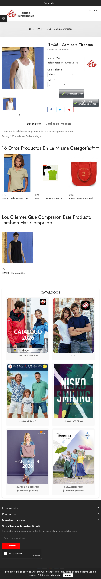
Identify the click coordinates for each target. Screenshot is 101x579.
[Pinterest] (70, 109)
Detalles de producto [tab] (58, 124)
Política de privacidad (49, 575)
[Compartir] (51, 109)
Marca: (51, 58)
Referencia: (53, 62)
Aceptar (68, 575)
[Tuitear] (60, 109)
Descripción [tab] (34, 124)
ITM (58, 58)
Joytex (71, 194)
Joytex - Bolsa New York (81, 198)
